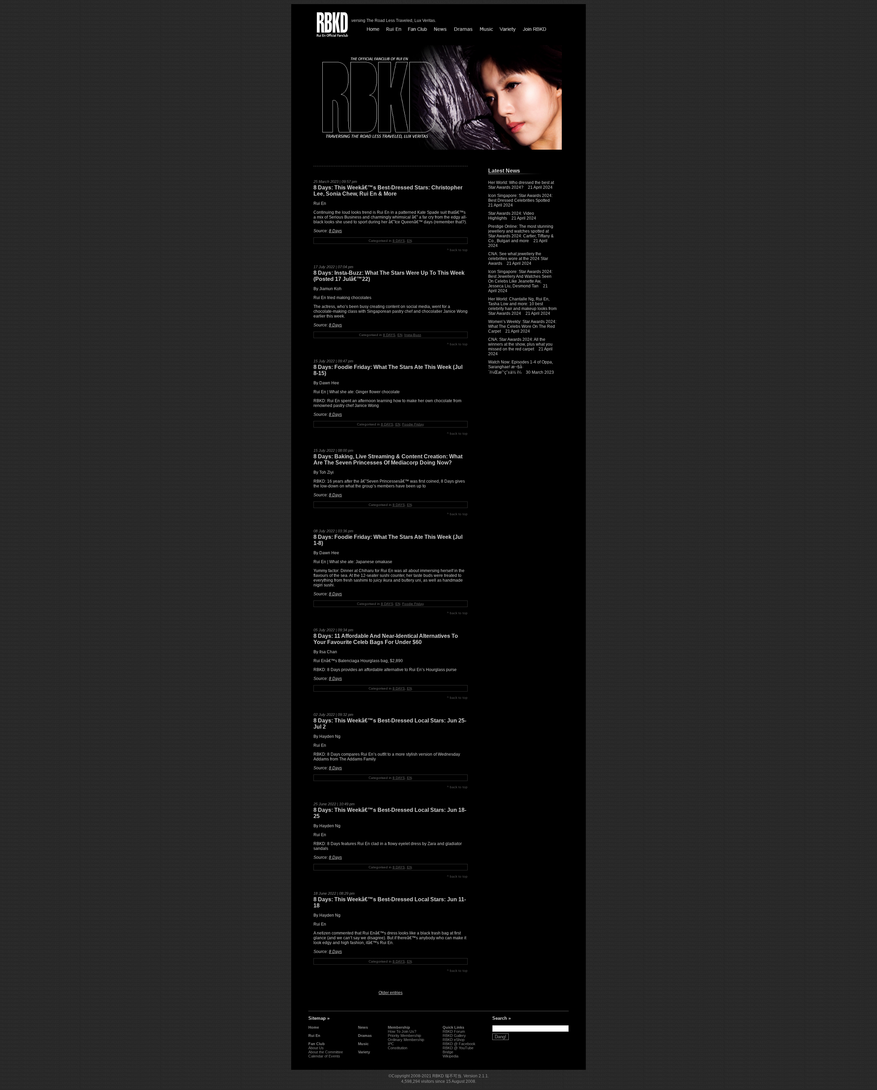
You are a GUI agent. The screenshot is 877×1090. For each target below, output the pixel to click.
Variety (364, 1052)
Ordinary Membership (406, 1040)
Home (313, 1027)
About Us (316, 1048)
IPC (391, 1044)
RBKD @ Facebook (459, 1044)
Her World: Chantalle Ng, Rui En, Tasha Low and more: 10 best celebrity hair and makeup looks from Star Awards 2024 (522, 306)
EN (409, 241)
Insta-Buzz (412, 335)
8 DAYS (399, 241)
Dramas (365, 1035)
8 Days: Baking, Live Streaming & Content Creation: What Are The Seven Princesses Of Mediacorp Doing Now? (387, 460)
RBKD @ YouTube (458, 1048)
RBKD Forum (454, 1031)
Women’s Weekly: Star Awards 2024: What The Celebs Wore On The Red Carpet (522, 326)
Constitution (397, 1048)
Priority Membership (404, 1035)
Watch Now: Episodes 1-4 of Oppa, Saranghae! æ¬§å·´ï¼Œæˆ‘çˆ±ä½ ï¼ (520, 367)
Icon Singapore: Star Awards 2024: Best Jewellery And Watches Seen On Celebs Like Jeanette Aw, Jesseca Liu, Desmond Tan (520, 278)
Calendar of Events (324, 1056)
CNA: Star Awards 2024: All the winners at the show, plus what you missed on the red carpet (520, 344)
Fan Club (316, 1044)
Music (363, 1044)
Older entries (391, 992)
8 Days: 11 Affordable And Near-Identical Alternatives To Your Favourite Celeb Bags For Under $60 (385, 639)
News (363, 1027)
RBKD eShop (454, 1040)
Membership (399, 1027)
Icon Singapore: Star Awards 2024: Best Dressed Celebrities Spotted (520, 198)
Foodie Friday (412, 424)
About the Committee (325, 1052)
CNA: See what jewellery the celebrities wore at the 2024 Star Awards (518, 258)
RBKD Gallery (454, 1035)
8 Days (335, 230)
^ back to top (457, 250)
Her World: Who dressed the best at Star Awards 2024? (521, 185)
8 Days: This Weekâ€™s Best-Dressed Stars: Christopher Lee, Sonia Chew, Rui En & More (387, 191)
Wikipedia (450, 1056)
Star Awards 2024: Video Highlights (511, 216)
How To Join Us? (402, 1031)
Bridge (448, 1052)
